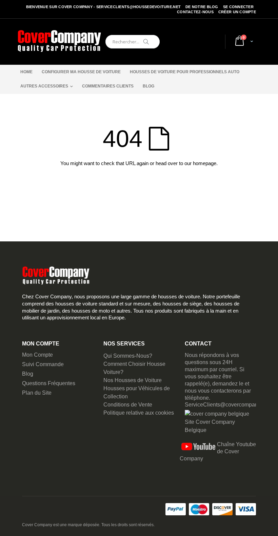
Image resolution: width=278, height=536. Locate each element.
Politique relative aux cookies (138, 413)
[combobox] (132, 41)
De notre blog (201, 7)
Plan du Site (37, 393)
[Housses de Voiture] (59, 42)
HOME (26, 72)
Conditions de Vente (127, 405)
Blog (27, 374)
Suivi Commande (43, 364)
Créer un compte (237, 12)
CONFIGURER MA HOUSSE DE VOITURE (81, 72)
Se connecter (238, 7)
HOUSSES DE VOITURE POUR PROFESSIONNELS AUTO (184, 72)
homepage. (205, 163)
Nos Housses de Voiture (132, 380)
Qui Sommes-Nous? (127, 356)
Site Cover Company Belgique (210, 426)
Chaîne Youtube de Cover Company (218, 451)
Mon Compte (37, 355)
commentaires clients (108, 86)
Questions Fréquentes (48, 383)
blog (148, 86)
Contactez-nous (195, 12)
